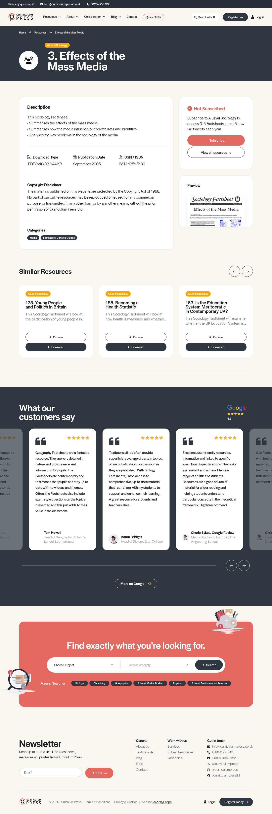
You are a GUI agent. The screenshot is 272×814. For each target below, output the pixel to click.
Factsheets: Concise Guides (59, 237)
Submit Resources (180, 752)
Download (57, 347)
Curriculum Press (224, 757)
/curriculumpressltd (226, 775)
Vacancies (174, 757)
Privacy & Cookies (125, 802)
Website (156, 802)
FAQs (140, 763)
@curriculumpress (225, 763)
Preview (58, 337)
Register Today (234, 802)
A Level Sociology (57, 45)
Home (22, 32)
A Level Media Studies (150, 683)
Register (233, 17)
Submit (97, 773)
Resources (40, 32)
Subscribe (216, 140)
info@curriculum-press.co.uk (62, 4)
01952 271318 (222, 752)
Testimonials (144, 752)
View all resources (214, 152)
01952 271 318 (100, 4)
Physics (177, 683)
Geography (121, 683)
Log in (260, 17)
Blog (139, 757)
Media (33, 237)
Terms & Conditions (97, 802)
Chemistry (99, 683)
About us (142, 746)
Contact (142, 769)
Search (211, 664)
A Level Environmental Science (209, 683)
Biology (79, 683)
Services (173, 746)
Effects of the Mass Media (69, 32)
